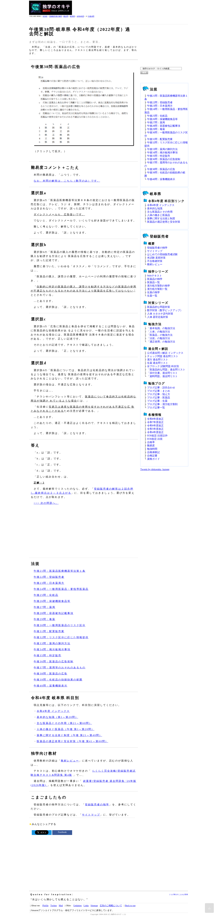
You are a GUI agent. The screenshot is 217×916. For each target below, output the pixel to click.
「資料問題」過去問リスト (162, 376)
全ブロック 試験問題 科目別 (163, 366)
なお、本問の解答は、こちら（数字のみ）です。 (67, 180)
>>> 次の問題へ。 (46, 503)
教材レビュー (70, 760)
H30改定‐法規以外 (157, 435)
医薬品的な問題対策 (158, 307)
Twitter (53, 905)
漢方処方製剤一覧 (157, 289)
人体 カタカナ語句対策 (160, 313)
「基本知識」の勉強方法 (161, 328)
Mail (61, 905)
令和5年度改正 (155, 428)
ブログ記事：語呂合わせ (161, 387)
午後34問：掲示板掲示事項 (52, 649)
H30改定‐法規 (155, 438)
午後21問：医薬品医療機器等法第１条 (59, 571)
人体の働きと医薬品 (158, 215)
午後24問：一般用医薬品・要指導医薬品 (61, 589)
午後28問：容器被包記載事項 (53, 613)
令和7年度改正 (155, 422)
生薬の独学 (153, 292)
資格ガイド (153, 459)
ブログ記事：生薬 (157, 401)
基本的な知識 (154, 208)
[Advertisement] (130, 8)
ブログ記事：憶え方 (158, 394)
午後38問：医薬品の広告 (50, 673)
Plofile (45, 905)
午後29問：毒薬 (44, 619)
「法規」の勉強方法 (158, 338)
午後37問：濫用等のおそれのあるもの (59, 667)
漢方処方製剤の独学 (158, 285)
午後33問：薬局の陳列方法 (52, 643)
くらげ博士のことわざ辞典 (178, 894)
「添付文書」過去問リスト (162, 373)
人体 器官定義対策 (157, 317)
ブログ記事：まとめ (158, 391)
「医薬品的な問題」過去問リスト (166, 369)
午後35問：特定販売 (47, 655)
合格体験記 (153, 452)
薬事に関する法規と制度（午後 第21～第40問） (69, 735)
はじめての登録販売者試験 (162, 254)
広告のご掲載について (111, 905)
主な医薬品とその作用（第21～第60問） (64, 723)
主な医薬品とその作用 (160, 211)
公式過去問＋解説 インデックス (165, 353)
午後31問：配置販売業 (49, 631)
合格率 (151, 442)
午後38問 (91, 16)
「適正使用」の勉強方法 (161, 341)
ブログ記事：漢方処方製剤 (162, 404)
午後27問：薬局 (44, 607)
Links (86, 905)
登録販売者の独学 (55, 16)
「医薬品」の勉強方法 (160, 335)
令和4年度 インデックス (53, 711)
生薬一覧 (152, 295)
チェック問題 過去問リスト (162, 356)
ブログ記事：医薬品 (158, 397)
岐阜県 (72, 16)
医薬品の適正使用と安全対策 (163, 221)
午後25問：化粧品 (46, 595)
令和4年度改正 (155, 432)
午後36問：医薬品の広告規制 (53, 661)
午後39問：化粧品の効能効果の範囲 (58, 679)
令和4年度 (80, 16)
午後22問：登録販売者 (49, 577)
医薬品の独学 (154, 279)
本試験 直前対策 (156, 257)
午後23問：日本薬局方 (49, 583)
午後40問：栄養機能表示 (50, 685)
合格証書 (152, 455)
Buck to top (130, 905)
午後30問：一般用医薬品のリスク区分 (59, 625)
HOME (45, 16)
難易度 (151, 445)
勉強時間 (152, 449)
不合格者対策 (154, 261)
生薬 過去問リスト (157, 363)
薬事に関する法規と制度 (161, 218)
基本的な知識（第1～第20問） (57, 717)
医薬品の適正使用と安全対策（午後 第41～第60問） (72, 741)
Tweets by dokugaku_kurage (154, 469)
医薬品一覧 (153, 282)
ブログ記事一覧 (156, 407)
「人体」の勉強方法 (158, 331)
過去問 (65, 16)
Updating (77, 905)
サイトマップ (91, 814)
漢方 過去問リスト (157, 359)
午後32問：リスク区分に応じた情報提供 (61, 637)
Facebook (62, 832)
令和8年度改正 (155, 418)
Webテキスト (154, 275)
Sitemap (94, 905)
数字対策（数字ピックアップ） (165, 310)
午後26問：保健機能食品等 (52, 601)
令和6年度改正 (155, 425)
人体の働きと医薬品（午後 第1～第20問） (65, 729)
